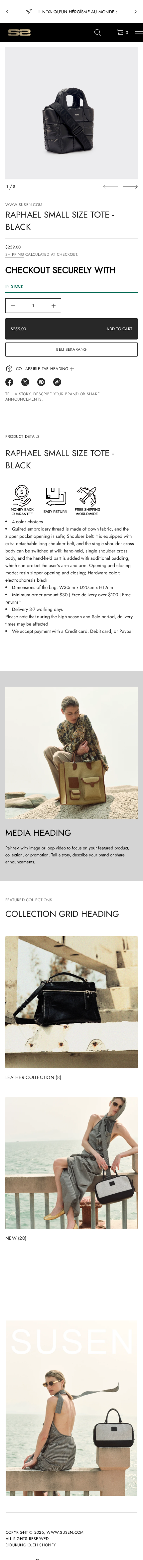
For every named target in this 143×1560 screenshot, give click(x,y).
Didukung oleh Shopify (31, 1545)
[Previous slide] (7, 11)
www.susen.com (23, 205)
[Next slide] (130, 186)
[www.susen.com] (19, 33)
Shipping (14, 254)
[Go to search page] (97, 32)
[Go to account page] (109, 34)
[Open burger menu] (139, 32)
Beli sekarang (71, 349)
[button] (97, 32)
